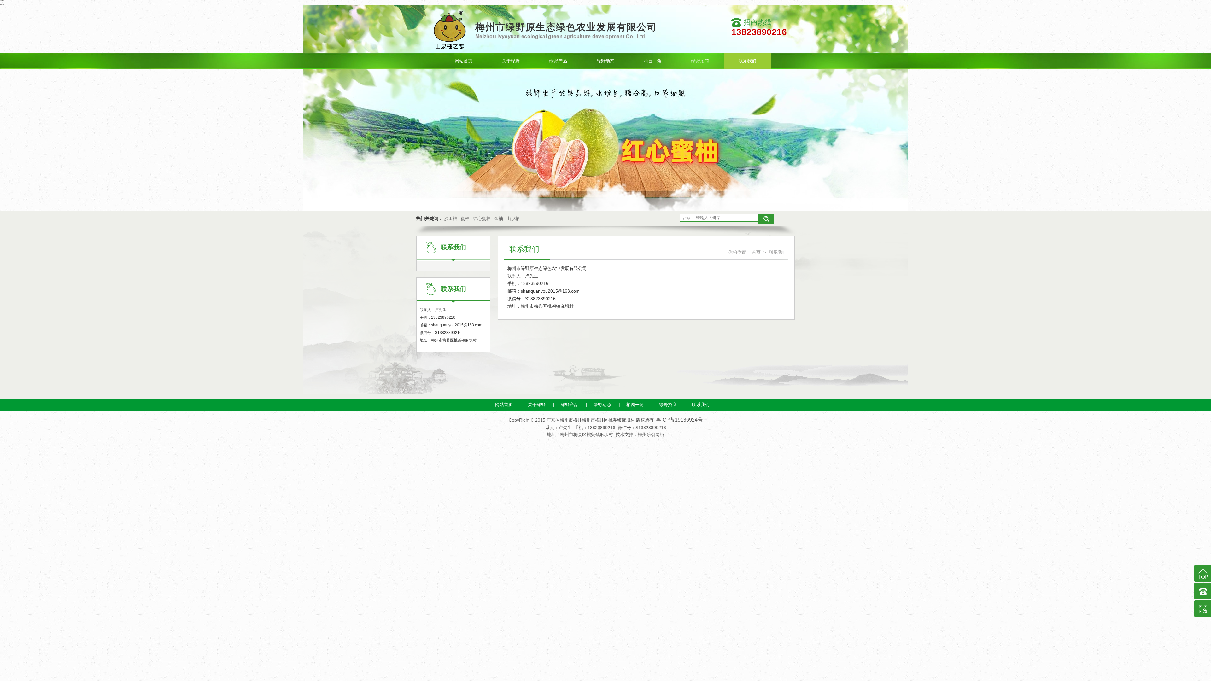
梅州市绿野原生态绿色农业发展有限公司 (566, 27)
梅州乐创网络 (651, 434)
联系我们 (747, 60)
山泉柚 (513, 218)
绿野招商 (700, 60)
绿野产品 (558, 60)
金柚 (498, 218)
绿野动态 (605, 60)
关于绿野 (511, 60)
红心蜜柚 (482, 218)
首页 (756, 252)
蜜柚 (465, 218)
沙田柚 (450, 218)
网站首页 (463, 60)
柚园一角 (653, 60)
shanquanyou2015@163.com (456, 325)
